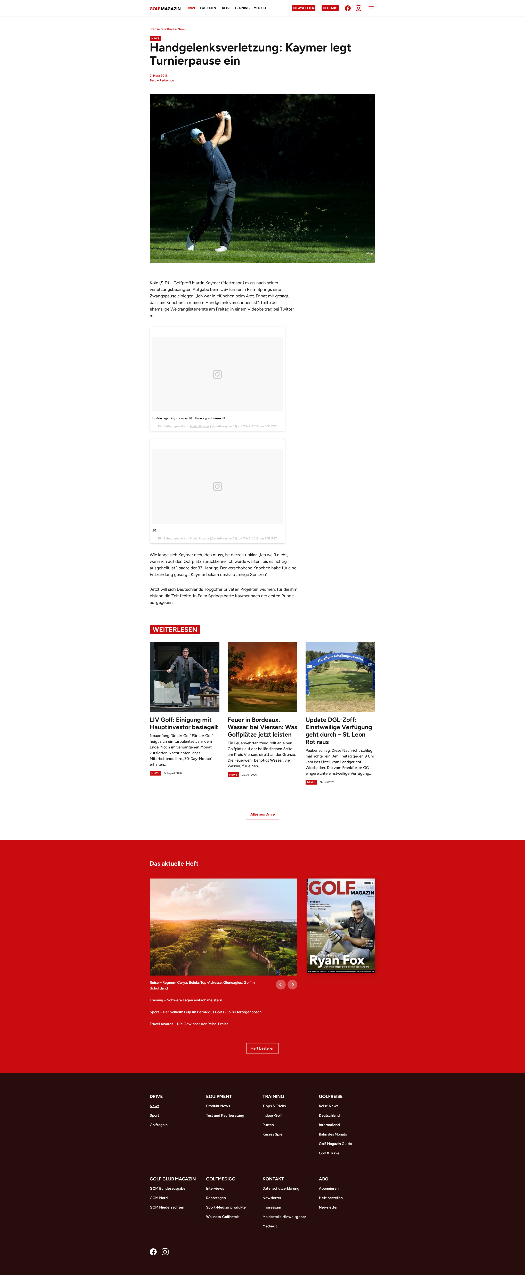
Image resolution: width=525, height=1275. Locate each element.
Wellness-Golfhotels (222, 1216)
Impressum (271, 1207)
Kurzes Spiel (272, 1134)
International (329, 1125)
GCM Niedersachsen (167, 1207)
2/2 (154, 530)
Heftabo (330, 8)
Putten (268, 1125)
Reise (226, 8)
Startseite (156, 29)
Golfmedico (220, 1179)
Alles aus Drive (262, 814)
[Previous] (281, 984)
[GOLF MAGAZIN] (165, 8)
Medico (260, 8)
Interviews (215, 1188)
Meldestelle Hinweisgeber (284, 1216)
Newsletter (303, 8)
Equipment (209, 8)
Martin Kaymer (199, 426)
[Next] (292, 984)
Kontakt (273, 1179)
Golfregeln (159, 1125)
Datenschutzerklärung (280, 1188)
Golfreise (331, 1096)
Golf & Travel (329, 1153)
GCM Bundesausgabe (167, 1188)
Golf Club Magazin (173, 1179)
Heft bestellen (262, 1048)
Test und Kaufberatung (225, 1115)
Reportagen (216, 1198)
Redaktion (167, 80)
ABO (323, 1179)
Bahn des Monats (333, 1134)
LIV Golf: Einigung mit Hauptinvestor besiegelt (184, 723)
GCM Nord (159, 1198)
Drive (191, 8)
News (182, 29)
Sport (154, 1115)
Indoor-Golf (272, 1115)
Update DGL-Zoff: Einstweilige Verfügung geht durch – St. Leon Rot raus (339, 731)
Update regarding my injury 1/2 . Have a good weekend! (188, 418)
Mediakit (269, 1226)
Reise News (328, 1106)
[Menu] (371, 8)
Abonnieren (329, 1188)
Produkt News (218, 1106)
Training (242, 8)
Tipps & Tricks (274, 1106)
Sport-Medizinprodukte (226, 1207)
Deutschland (329, 1115)
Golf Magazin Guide (335, 1143)
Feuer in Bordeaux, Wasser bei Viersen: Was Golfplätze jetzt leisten (262, 727)
